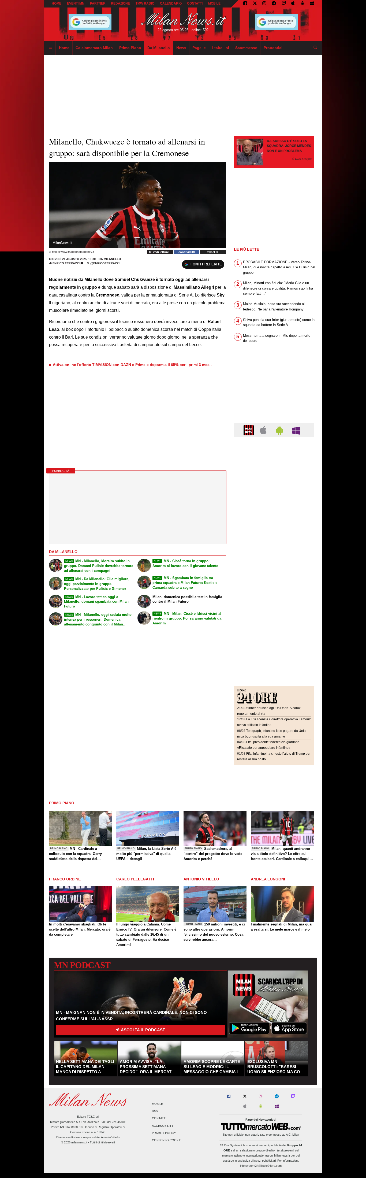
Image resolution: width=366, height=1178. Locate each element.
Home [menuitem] (64, 48)
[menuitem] (50, 48)
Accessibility (162, 1125)
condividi (185, 252)
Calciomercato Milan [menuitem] (94, 48)
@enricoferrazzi (104, 263)
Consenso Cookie (166, 1140)
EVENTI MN (75, 3)
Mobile (157, 1103)
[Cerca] (316, 48)
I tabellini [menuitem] (220, 48)
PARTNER (98, 3)
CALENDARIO (171, 3)
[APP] (249, 430)
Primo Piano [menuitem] (130, 48)
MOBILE (214, 3)
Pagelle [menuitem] (199, 48)
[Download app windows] (312, 4)
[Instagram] (264, 4)
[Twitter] (255, 4)
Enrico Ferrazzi (66, 263)
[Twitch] (283, 4)
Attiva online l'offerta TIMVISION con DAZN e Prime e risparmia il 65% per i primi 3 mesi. (132, 364)
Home (56, 3)
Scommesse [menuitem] (246, 48)
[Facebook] (245, 4)
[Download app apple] (293, 4)
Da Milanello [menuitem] (158, 48)
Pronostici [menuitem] (273, 48)
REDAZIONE (120, 3)
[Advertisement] (274, 473)
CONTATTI (195, 3)
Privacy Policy (164, 1133)
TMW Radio (145, 3)
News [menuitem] (181, 48)
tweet (211, 252)
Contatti (159, 1118)
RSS (155, 1111)
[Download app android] (302, 4)
